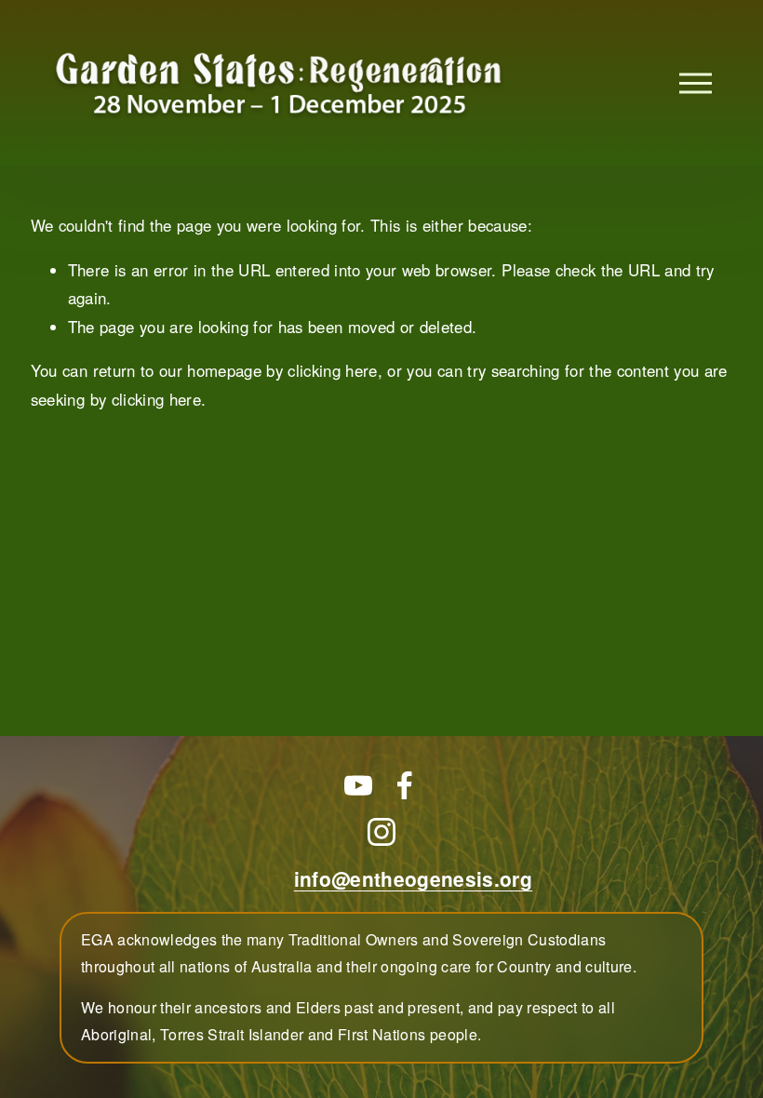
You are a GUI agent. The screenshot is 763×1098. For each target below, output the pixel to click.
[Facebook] (405, 785)
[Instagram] (381, 832)
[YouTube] (358, 785)
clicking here (332, 370)
